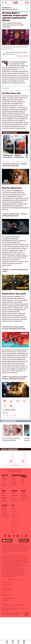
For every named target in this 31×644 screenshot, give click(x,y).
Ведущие (4, 507)
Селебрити (4, 479)
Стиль (22, 481)
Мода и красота (24, 475)
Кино (3, 409)
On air (23, 491)
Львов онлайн (5, 516)
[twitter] (11, 415)
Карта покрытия (5, 514)
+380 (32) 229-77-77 (7, 584)
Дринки (3, 495)
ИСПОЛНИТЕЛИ (24, 495)
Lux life (4, 505)
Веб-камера (4, 512)
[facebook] (7, 415)
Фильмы (13, 409)
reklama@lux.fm (6, 600)
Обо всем (13, 493)
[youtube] (26, 536)
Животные (13, 479)
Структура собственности (14, 511)
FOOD (3, 491)
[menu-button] (2, 2)
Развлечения (15, 475)
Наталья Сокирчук (6, 9)
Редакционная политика (14, 521)
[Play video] (15, 176)
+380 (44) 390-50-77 (8, 589)
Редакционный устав (14, 518)
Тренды (22, 483)
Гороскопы (13, 482)
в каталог (15, 465)
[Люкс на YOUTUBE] (6, 2)
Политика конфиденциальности (15, 515)
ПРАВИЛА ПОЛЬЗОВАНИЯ (14, 508)
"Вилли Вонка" (22, 69)
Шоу (3, 482)
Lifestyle (14, 491)
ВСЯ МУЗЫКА (23, 493)
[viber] (14, 415)
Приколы (13, 477)
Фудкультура (4, 500)
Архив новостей (14, 529)
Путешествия (14, 499)
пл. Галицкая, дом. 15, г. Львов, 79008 (12, 605)
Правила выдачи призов (15, 524)
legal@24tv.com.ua (7, 595)
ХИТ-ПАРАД (23, 499)
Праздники (13, 484)
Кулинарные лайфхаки (4, 498)
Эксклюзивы (4, 484)
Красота (23, 479)
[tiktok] (21, 536)
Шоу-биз (5, 475)
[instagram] (9, 536)
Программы (4, 509)
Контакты (13, 527)
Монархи (4, 477)
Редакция (13, 531)
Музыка (3, 486)
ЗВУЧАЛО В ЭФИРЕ (24, 497)
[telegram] (3, 415)
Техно (12, 497)
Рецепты (3, 493)
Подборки (7, 409)
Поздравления (14, 495)
